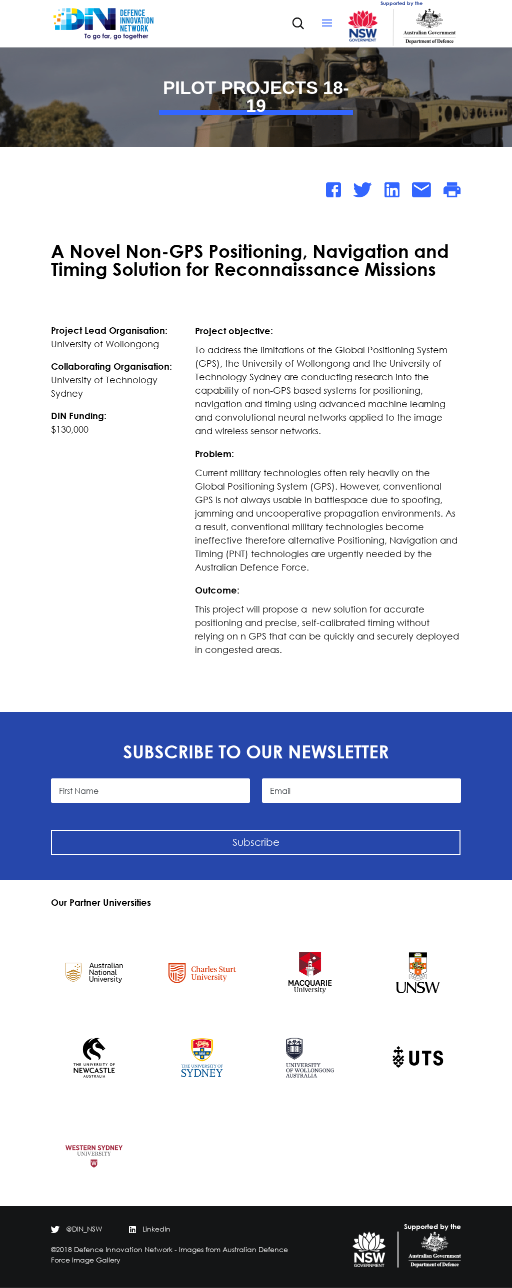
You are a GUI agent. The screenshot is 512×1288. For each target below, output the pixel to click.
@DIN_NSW (84, 1229)
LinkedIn (156, 1229)
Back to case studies (112, 194)
